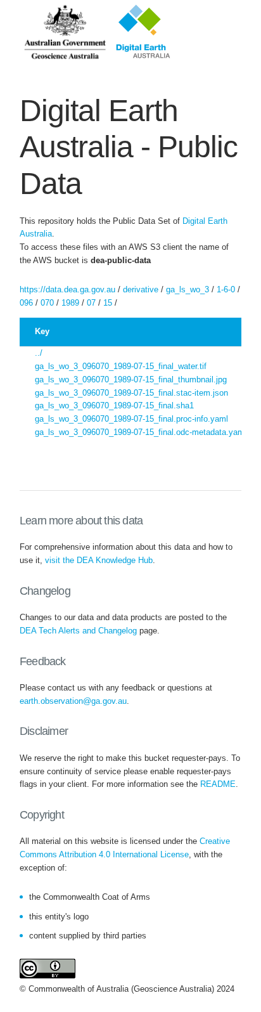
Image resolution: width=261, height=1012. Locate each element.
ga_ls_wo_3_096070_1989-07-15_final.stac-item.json (131, 393)
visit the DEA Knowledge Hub (99, 560)
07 (91, 303)
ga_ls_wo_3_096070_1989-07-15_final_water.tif (121, 366)
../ (38, 353)
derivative (140, 289)
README (218, 784)
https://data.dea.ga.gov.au (67, 289)
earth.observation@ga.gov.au (73, 701)
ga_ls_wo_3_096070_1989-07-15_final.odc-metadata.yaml (140, 432)
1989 (70, 303)
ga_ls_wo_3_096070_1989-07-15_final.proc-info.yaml (131, 419)
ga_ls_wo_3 (187, 289)
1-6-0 (226, 289)
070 (47, 303)
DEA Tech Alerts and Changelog (78, 630)
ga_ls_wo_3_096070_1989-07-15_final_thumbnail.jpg (131, 379)
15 (107, 303)
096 (26, 303)
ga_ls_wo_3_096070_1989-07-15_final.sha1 (114, 405)
